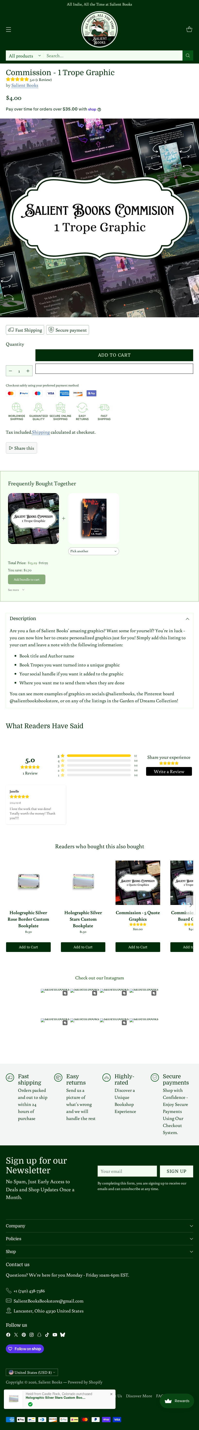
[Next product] (191, 905)
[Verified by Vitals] (30, 1404)
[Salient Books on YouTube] (55, 1335)
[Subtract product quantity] (10, 371)
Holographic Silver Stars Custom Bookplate (56, 1397)
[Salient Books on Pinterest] (24, 1335)
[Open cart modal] (189, 29)
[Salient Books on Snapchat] (39, 1335)
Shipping (41, 432)
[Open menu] (8, 29)
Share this (24, 448)
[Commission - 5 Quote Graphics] (138, 883)
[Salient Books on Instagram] (31, 1335)
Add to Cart (28, 947)
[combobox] (93, 551)
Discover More (139, 1395)
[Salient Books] (99, 29)
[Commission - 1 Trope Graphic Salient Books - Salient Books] (99, 218)
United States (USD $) (33, 1372)
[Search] (187, 55)
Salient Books (24, 85)
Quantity (15, 344)
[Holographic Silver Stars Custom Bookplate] (83, 883)
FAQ (160, 1395)
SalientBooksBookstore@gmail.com (48, 1301)
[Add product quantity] (28, 371)
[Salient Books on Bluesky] (63, 1335)
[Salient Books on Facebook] (8, 1335)
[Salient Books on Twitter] (16, 1335)
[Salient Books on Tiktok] (47, 1335)
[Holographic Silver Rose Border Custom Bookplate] (28, 883)
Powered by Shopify (85, 1382)
